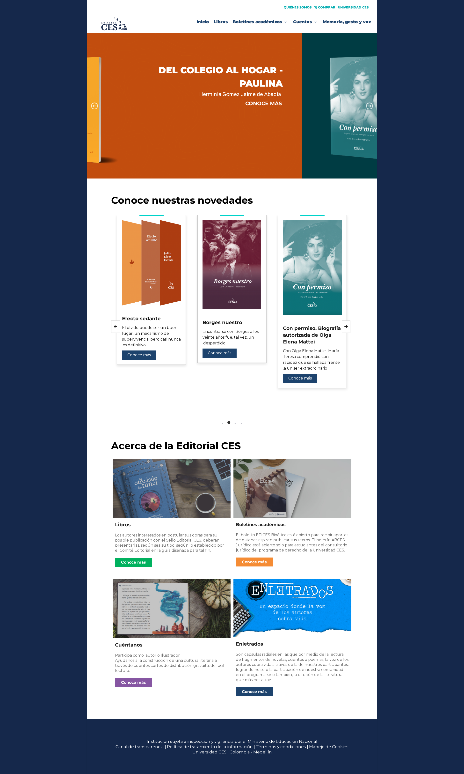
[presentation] (111, 411)
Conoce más (139, 355)
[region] (232, 106)
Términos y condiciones (281, 746)
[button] (232, 106)
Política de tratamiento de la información (210, 746)
